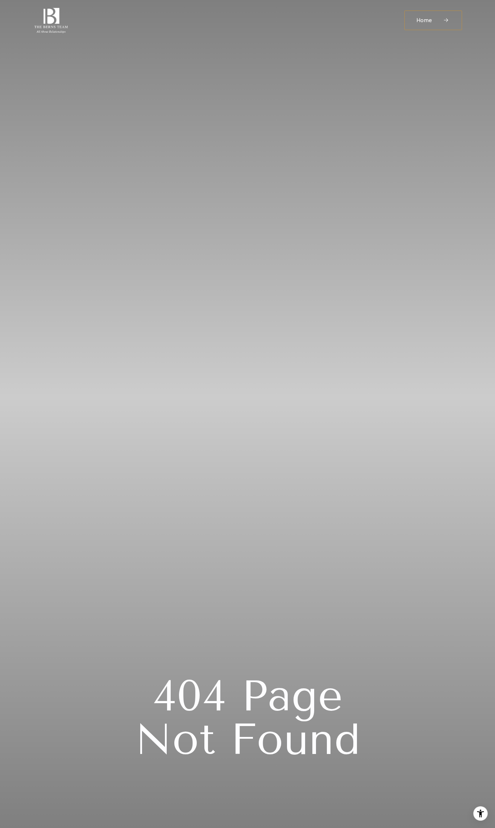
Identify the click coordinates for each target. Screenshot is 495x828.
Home (424, 20)
